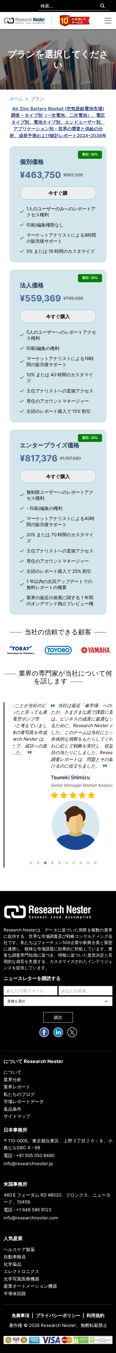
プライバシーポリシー (58, 1315)
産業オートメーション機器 (30, 1286)
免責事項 (20, 1315)
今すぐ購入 (58, 316)
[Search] (102, 6)
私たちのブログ (19, 1094)
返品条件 (12, 1109)
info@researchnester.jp (28, 1163)
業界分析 (12, 1079)
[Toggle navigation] (108, 20)
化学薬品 (12, 1264)
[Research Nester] (24, 20)
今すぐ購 (58, 193)
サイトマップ (17, 1116)
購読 (58, 1017)
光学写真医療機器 (21, 1279)
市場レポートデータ (24, 1101)
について (12, 1072)
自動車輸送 (15, 1257)
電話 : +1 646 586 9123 (27, 1209)
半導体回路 (15, 1293)
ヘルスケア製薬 (19, 1249)
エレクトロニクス (21, 1271)
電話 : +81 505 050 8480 (29, 1155)
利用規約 (95, 1315)
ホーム (16, 99)
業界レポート (17, 1087)
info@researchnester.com (31, 1218)
